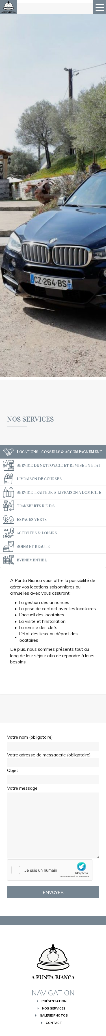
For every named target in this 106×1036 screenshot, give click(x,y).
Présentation (54, 1001)
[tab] (53, 452)
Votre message (22, 788)
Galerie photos (54, 1015)
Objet (12, 770)
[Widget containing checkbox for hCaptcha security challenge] (49, 870)
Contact (54, 1023)
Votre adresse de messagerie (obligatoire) (49, 755)
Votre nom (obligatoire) (30, 737)
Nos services (54, 1008)
